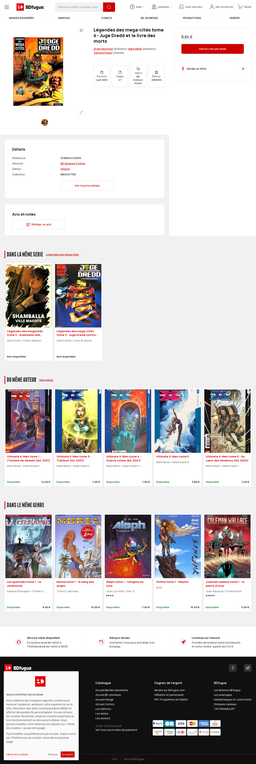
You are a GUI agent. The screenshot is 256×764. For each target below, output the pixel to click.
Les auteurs (102, 718)
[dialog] (41, 715)
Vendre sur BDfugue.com (169, 690)
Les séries (101, 713)
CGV (114, 759)
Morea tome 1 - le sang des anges (75, 584)
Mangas (64, 18)
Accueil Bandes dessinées (111, 690)
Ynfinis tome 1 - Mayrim (172, 582)
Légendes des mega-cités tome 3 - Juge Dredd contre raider (76, 335)
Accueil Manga (104, 699)
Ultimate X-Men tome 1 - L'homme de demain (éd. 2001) (28, 458)
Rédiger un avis (41, 224)
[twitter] (248, 668)
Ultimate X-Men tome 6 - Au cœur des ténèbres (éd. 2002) (227, 458)
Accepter (67, 754)
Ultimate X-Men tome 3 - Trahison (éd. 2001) (74, 458)
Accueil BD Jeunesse (108, 695)
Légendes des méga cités (62, 254)
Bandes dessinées (21, 18)
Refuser (53, 754)
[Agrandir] (81, 112)
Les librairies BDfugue (227, 690)
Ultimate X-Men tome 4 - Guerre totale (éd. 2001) (123, 458)
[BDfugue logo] (30, 7)
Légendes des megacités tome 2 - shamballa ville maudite (25, 335)
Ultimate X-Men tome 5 (172, 456)
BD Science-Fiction (73, 163)
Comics (106, 18)
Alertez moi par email (212, 49)
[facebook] (233, 668)
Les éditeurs (103, 709)
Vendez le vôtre (196, 68)
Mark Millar (135, 49)
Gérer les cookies (17, 754)
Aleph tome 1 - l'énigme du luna (125, 584)
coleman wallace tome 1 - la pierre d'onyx (225, 584)
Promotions (192, 18)
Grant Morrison (103, 49)
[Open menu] (6, 7)
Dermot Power (103, 53)
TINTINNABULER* (224, 709)
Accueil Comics (104, 704)
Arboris (65, 169)
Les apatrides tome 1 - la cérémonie (24, 584)
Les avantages (223, 695)
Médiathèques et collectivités (233, 699)
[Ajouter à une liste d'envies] (81, 30)
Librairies (163, 7)
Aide (139, 7)
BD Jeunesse (149, 18)
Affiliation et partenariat (169, 695)
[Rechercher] (109, 7)
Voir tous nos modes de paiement (116, 730)
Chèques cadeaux (225, 704)
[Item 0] (44, 122)
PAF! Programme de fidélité (171, 699)
